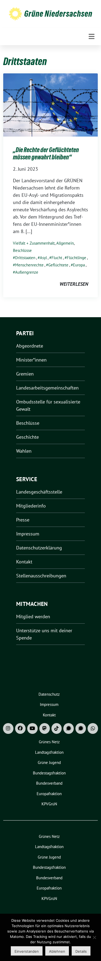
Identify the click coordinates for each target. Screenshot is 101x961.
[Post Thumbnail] (50, 104)
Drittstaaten (25, 257)
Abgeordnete (29, 346)
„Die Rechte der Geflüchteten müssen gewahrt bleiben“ (46, 153)
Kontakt (24, 562)
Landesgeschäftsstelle (39, 492)
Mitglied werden (33, 616)
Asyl (43, 257)
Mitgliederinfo (31, 506)
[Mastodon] (44, 728)
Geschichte (27, 437)
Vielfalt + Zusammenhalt (34, 243)
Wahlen (24, 451)
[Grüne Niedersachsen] (15, 13)
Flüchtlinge (76, 257)
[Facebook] (20, 728)
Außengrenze (26, 272)
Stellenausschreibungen (41, 576)
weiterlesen (74, 284)
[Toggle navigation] (91, 36)
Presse (22, 520)
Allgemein (65, 243)
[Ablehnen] (94, 937)
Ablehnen (57, 951)
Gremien (25, 374)
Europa (79, 264)
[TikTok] (56, 728)
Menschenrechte (29, 264)
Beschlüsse (22, 250)
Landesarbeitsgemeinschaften (47, 388)
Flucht (56, 257)
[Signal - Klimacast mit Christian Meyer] (68, 728)
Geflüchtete (58, 264)
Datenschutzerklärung (39, 548)
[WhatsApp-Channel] (93, 728)
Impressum (27, 534)
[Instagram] (8, 728)
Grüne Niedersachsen (58, 14)
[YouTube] (32, 728)
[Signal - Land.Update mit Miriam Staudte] (80, 728)
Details (81, 951)
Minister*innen (31, 360)
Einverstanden (27, 951)
